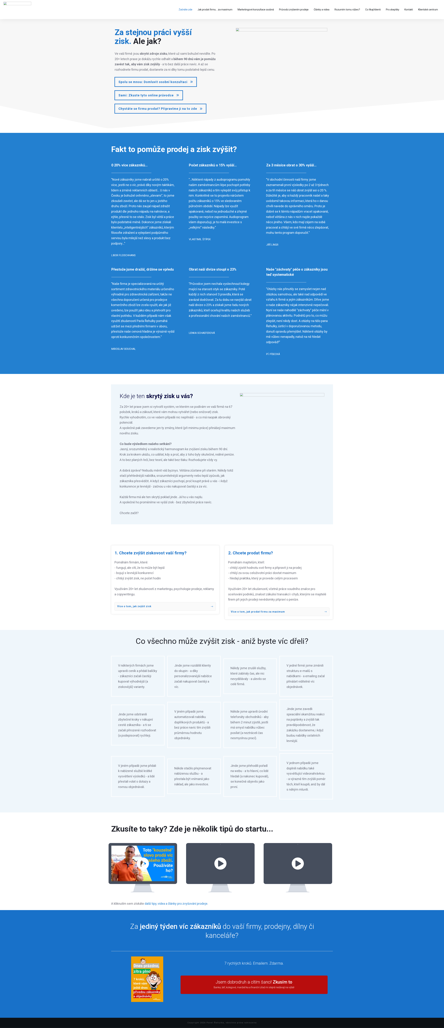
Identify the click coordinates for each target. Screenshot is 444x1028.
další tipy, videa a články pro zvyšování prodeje (176, 903)
